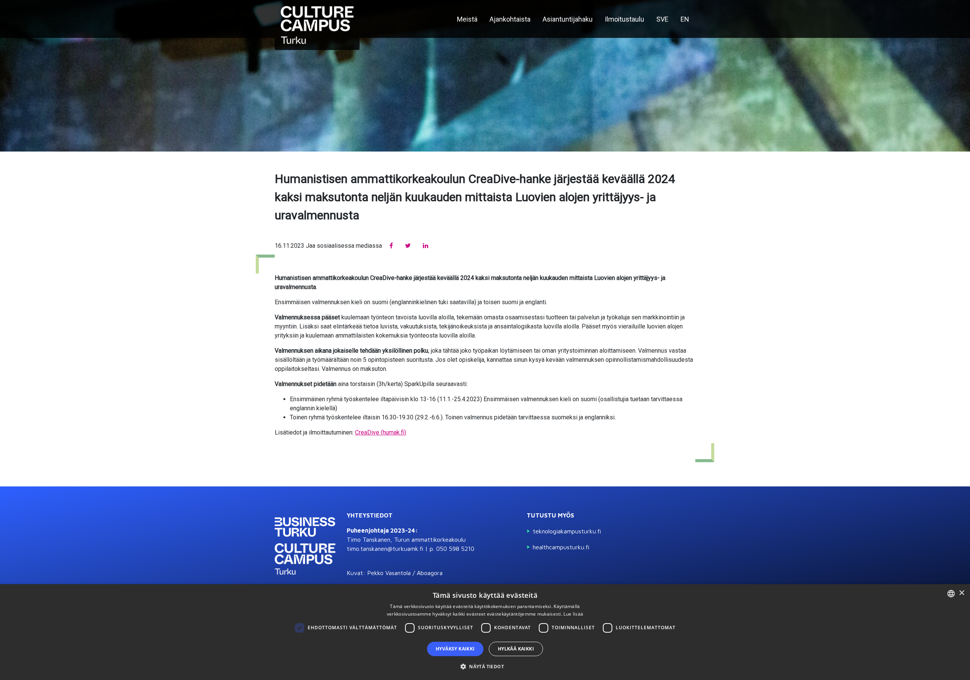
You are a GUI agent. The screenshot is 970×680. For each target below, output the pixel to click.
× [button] (961, 593)
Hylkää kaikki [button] (516, 649)
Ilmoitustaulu (624, 19)
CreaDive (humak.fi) (380, 432)
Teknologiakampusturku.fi (567, 531)
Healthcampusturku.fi (561, 547)
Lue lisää (573, 614)
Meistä (467, 19)
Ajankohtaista (510, 19)
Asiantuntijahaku (568, 19)
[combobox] (951, 593)
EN (685, 19)
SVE (662, 19)
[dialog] (485, 632)
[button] (485, 666)
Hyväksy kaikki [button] (455, 649)
